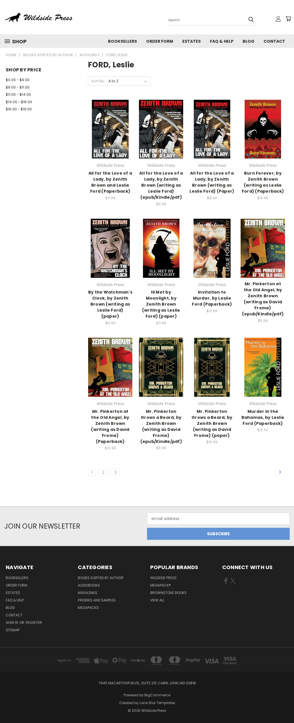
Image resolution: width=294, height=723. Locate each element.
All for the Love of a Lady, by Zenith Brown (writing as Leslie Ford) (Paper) (211, 182)
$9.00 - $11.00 (18, 87)
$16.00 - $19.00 (19, 109)
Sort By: (98, 81)
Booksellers (122, 41)
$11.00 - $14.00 (18, 94)
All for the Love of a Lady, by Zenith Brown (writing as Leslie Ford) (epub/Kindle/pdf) (161, 185)
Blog (248, 41)
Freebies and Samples (97, 600)
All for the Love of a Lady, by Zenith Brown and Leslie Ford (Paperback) (110, 182)
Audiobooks (89, 585)
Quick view (110, 117)
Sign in (12, 622)
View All (157, 600)
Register (34, 622)
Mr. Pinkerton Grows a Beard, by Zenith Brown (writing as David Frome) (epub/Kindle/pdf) (161, 426)
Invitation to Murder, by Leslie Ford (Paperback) (212, 298)
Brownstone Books (168, 592)
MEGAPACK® (160, 585)
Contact (274, 41)
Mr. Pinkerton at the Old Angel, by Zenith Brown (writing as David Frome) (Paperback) (110, 426)
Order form (159, 41)
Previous (285, 705)
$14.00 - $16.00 (19, 102)
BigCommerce (157, 695)
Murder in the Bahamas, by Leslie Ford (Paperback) (263, 417)
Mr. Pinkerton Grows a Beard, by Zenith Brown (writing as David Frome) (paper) (212, 423)
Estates (191, 41)
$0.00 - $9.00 (18, 80)
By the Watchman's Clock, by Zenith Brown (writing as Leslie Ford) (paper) (110, 304)
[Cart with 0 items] (288, 19)
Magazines (87, 592)
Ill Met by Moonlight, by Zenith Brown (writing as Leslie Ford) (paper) (161, 304)
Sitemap (13, 630)
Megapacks (88, 607)
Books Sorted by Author (100, 577)
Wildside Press (163, 577)
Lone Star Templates (157, 702)
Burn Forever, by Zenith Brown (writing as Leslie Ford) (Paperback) (263, 182)
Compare (108, 128)
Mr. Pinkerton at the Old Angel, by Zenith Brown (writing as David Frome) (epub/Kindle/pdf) (263, 299)
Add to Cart (110, 139)
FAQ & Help (221, 41)
